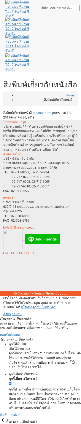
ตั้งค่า (7, 314)
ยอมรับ (17, 314)
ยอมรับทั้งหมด (10, 335)
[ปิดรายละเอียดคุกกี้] (3, 422)
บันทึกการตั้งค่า (10, 415)
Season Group (44, 113)
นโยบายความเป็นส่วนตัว (38, 307)
